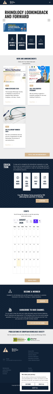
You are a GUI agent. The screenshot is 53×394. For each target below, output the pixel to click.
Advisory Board (32, 354)
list (40, 222)
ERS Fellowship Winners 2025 (12, 130)
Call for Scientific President (35, 89)
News (7, 85)
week (31, 222)
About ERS (31, 351)
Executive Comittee (33, 352)
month (35, 222)
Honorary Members (33, 356)
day (27, 222)
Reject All (41, 384)
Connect (30, 371)
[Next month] (17, 220)
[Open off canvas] (49, 2)
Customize (28, 384)
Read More (8, 102)
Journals (30, 370)
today (15, 222)
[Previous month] (14, 220)
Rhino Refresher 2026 (12, 89)
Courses (5, 373)
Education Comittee (33, 358)
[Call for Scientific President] (39, 74)
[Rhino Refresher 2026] (14, 74)
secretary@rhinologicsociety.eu (14, 360)
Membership (6, 368)
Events (30, 368)
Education (5, 371)
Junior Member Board (34, 360)
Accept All (35, 388)
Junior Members (7, 370)
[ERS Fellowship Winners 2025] (14, 115)
